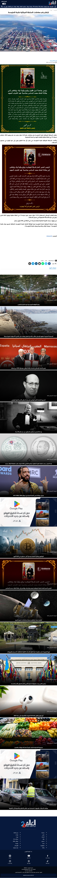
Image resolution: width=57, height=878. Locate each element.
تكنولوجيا (42, 845)
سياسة (31, 6)
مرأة (43, 839)
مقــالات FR (35, 6)
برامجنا (17, 843)
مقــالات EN (41, 6)
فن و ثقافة (10, 6)
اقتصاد (21, 6)
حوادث (14, 6)
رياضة (18, 6)
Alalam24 (49, 236)
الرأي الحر (16, 845)
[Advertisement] (28, 247)
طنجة (46, 260)
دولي (6, 6)
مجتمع (24, 6)
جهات (28, 6)
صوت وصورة (46, 6)
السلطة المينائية (51, 260)
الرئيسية (51, 6)
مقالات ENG (15, 841)
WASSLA (25, 868)
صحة (43, 843)
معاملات (42, 260)
